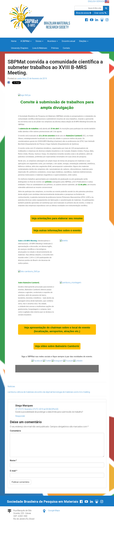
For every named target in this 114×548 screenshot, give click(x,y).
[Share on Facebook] (9, 82)
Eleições (83, 41)
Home (13, 41)
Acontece (51, 41)
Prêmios (55, 48)
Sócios (39, 41)
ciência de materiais (25, 392)
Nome (13, 460)
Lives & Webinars (39, 48)
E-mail (13, 471)
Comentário (15, 431)
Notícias (11, 386)
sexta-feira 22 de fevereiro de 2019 (32, 78)
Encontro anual (68, 41)
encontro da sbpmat (43, 392)
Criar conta (99, 13)
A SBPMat (25, 41)
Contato (66, 48)
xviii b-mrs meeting (82, 392)
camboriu (12, 392)
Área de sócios (82, 13)
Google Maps (54, 510)
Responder (20, 416)
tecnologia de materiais (63, 392)
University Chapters (19, 48)
